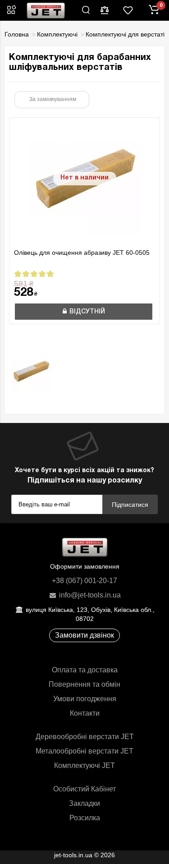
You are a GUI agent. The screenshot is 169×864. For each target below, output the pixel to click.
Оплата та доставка (85, 670)
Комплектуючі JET (84, 765)
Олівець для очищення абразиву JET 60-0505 (82, 252)
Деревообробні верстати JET (85, 736)
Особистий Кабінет (84, 789)
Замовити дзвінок (84, 635)
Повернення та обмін (84, 684)
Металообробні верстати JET (84, 751)
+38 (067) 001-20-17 (84, 580)
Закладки (84, 803)
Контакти (85, 713)
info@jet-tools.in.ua (89, 595)
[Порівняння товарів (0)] (104, 10)
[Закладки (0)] (128, 10)
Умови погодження (84, 699)
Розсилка (84, 818)
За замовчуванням (52, 99)
